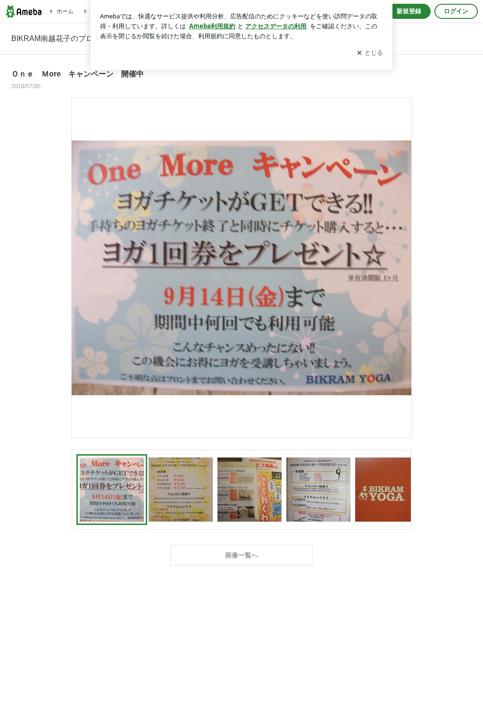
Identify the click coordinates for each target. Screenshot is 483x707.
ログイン (456, 11)
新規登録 (409, 11)
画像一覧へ (241, 555)
